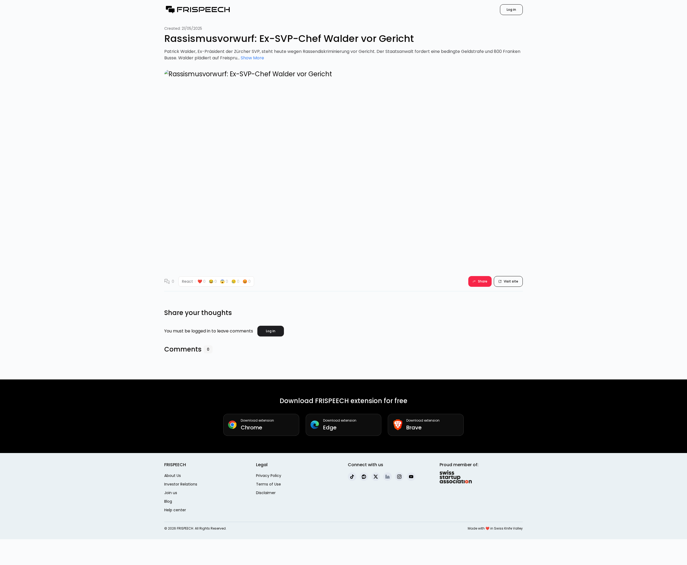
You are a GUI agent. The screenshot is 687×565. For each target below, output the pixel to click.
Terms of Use (268, 484)
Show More (252, 58)
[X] (375, 476)
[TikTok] (352, 476)
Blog (168, 501)
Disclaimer (266, 492)
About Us (172, 475)
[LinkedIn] (387, 476)
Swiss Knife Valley (508, 528)
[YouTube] (411, 476)
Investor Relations (180, 484)
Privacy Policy (268, 475)
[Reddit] (364, 476)
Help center (175, 510)
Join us (170, 492)
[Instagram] (399, 476)
